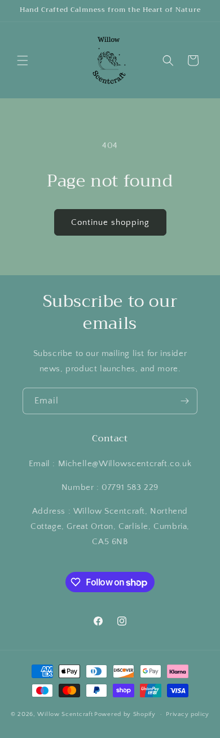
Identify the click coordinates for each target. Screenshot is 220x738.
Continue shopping (110, 222)
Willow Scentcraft (65, 714)
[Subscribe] (184, 401)
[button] (22, 60)
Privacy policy (187, 714)
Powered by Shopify (125, 714)
